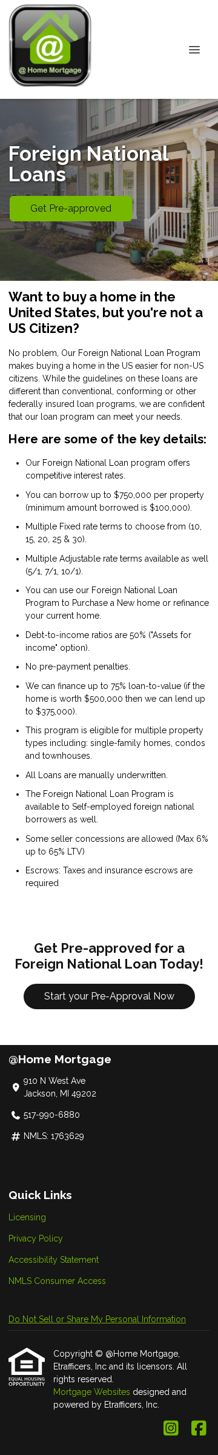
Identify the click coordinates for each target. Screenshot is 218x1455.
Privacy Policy (35, 1238)
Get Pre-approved (70, 208)
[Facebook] (199, 1429)
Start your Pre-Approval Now (109, 996)
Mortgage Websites (93, 1392)
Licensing (27, 1217)
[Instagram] (171, 1429)
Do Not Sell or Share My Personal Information (97, 1319)
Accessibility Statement (53, 1260)
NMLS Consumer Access (57, 1281)
